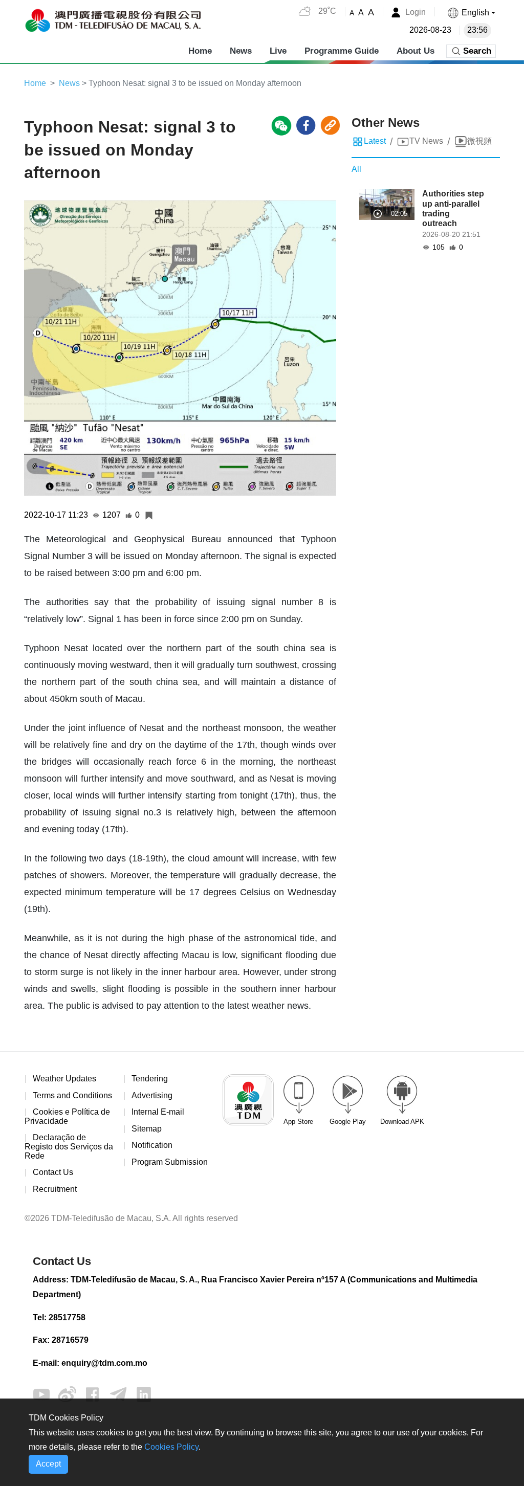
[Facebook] (92, 1393)
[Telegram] (118, 1393)
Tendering (150, 1078)
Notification (152, 1145)
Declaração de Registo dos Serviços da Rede (69, 1146)
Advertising (152, 1095)
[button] (471, 12)
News (241, 51)
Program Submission (170, 1162)
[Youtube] (41, 1393)
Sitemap (147, 1128)
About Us (415, 51)
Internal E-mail (158, 1111)
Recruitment (55, 1189)
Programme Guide (341, 51)
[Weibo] (67, 1393)
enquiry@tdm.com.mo (104, 1363)
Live (278, 51)
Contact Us (53, 1172)
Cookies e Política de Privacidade (67, 1116)
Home (200, 51)
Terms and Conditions (72, 1095)
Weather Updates (64, 1078)
